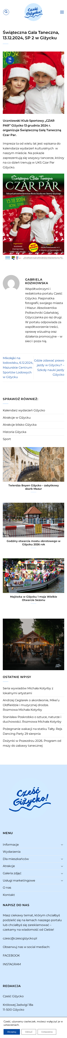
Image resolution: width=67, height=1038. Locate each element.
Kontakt (9, 895)
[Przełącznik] (62, 844)
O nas (7, 887)
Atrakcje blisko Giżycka (19, 424)
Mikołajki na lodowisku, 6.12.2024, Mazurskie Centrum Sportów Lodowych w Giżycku (18, 367)
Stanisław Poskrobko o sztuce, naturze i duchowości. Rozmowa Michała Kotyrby (32, 719)
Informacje (11, 844)
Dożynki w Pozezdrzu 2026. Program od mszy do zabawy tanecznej (32, 743)
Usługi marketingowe (19, 880)
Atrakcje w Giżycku (17, 417)
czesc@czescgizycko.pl (20, 938)
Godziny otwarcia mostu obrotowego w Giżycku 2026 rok (33, 543)
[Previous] (5, 644)
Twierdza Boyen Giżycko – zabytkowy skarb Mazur (33, 487)
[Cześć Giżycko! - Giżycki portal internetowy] (33, 12)
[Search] (6, 12)
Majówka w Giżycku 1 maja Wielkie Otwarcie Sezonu (33, 598)
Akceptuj (11, 1031)
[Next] (62, 644)
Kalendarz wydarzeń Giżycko (24, 410)
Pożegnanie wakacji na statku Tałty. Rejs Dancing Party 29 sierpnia (32, 731)
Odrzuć (28, 1031)
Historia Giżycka (14, 432)
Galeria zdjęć (12, 873)
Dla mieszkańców (16, 859)
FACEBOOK (11, 955)
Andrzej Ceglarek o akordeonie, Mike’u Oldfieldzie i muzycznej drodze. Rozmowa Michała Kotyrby (31, 704)
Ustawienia (46, 1031)
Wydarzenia (11, 851)
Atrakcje (9, 866)
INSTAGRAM (12, 964)
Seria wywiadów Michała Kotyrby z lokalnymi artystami (28, 691)
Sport (7, 439)
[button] (62, 12)
